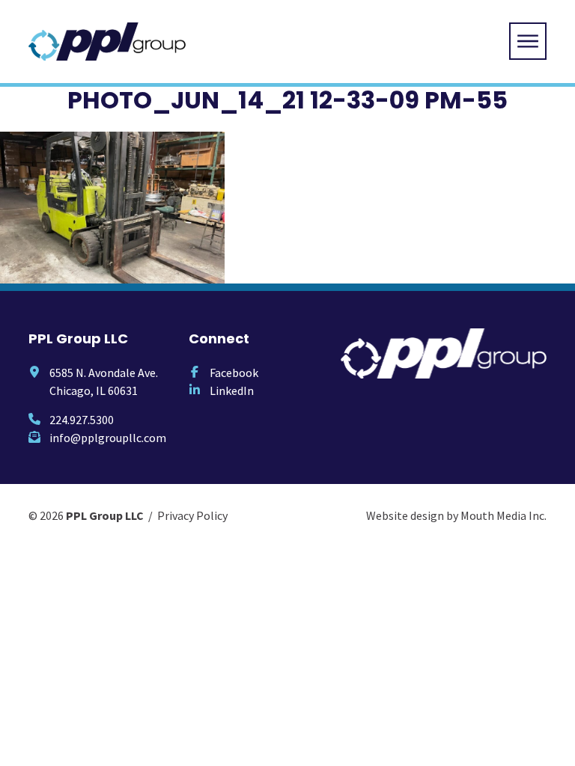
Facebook (234, 372)
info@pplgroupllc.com (107, 437)
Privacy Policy (192, 515)
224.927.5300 (81, 419)
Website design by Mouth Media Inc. (456, 515)
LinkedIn (232, 390)
